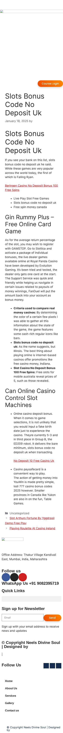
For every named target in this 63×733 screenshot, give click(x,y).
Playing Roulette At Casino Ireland (32, 528)
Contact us (12, 710)
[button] (31, 599)
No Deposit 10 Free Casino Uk (34, 460)
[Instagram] (14, 577)
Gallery (9, 703)
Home (9, 681)
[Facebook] (6, 577)
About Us (11, 688)
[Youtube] (22, 577)
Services (10, 695)
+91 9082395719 (44, 583)
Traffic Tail (39, 646)
